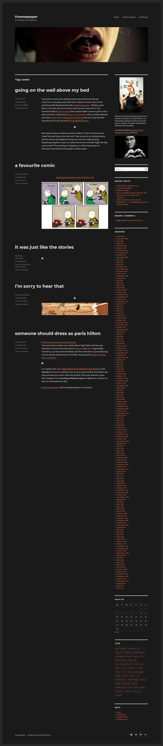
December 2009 (122, 406)
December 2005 (122, 518)
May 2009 (120, 423)
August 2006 (121, 500)
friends (123, 660)
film (142, 656)
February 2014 (122, 290)
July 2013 (120, 306)
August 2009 (121, 416)
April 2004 (120, 565)
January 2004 (122, 572)
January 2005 (121, 544)
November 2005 (122, 520)
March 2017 (121, 236)
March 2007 (121, 483)
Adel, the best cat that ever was (128, 186)
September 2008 (123, 441)
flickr (135, 132)
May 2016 (120, 241)
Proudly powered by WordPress (39, 735)
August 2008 (121, 444)
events (129, 656)
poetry (118, 676)
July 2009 (120, 418)
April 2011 (120, 369)
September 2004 (123, 553)
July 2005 (120, 530)
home (116, 17)
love (141, 664)
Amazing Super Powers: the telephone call (75, 177)
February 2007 (122, 486)
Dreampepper (26, 17)
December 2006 (122, 490)
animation (132, 648)
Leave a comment (21, 108)
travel (136, 687)
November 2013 (122, 297)
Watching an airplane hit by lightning (58, 342)
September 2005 (123, 525)
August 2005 (121, 527)
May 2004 (120, 562)
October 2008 (121, 439)
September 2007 (123, 469)
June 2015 (120, 262)
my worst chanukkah (124, 188)
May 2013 (120, 311)
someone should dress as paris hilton (58, 333)
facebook (134, 130)
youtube (119, 695)
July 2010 (120, 390)
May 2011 (120, 367)
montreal (131, 668)
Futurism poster (83, 105)
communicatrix (129, 17)
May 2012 (120, 339)
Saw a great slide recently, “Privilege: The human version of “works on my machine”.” (132, 195)
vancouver (24, 348)
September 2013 (122, 302)
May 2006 (120, 506)
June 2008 (120, 448)
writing (134, 691)
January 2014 (121, 292)
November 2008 (122, 437)
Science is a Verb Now (76, 114)
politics (125, 676)
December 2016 (122, 239)
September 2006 (123, 497)
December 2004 (122, 546)
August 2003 (121, 583)
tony (130, 687)
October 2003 (121, 579)
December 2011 (122, 350)
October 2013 (121, 299)
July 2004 (120, 558)
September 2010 (122, 385)
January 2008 (121, 460)
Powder (71, 121)
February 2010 (122, 402)
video (89, 348)
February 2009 (122, 430)
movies (139, 668)
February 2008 (122, 458)
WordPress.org (122, 719)
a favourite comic (35, 165)
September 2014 (122, 276)
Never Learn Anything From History (67, 118)
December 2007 (122, 462)
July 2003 (120, 586)
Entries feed (121, 715)
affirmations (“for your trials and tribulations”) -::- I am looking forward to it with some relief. (132, 202)
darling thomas (139, 652)
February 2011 (122, 374)
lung (117, 668)
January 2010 (121, 404)
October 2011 (121, 355)
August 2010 (121, 388)
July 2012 (120, 334)
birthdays (128, 652)
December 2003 (122, 574)
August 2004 (121, 555)
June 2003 (120, 588)
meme (123, 668)
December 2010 (122, 378)
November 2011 (122, 353)
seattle (25, 105)
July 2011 (120, 362)
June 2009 (120, 420)
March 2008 (121, 455)
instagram (119, 132)
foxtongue (19, 256)
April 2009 (120, 425)
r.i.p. (137, 676)
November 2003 (122, 576)
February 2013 (122, 318)
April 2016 (120, 243)
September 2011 (122, 357)
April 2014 (120, 285)
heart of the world (122, 664)
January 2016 (121, 248)
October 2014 (121, 274)
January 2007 (121, 488)
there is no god (121, 687)
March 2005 (121, 539)
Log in (119, 712)
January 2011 (121, 376)
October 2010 (121, 383)
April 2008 (120, 453)
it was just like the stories (44, 247)
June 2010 (120, 392)
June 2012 (120, 337)
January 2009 (121, 432)
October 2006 (121, 495)
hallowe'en (132, 660)
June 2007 (120, 476)
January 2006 (121, 516)
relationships (133, 679)
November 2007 (122, 465)
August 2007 (121, 472)
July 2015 (120, 260)
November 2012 (122, 325)
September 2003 (123, 581)
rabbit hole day (121, 679)
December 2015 (122, 250)
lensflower (143, 17)
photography (138, 672)
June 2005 (120, 532)
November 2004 (122, 548)
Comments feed (123, 717)
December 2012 (122, 323)
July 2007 (120, 474)
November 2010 (122, 381)
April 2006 (120, 509)
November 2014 (122, 271)
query (132, 676)
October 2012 (121, 327)
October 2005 (121, 523)
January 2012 (121, 348)
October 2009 (121, 411)
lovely (25, 301)
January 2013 (121, 320)
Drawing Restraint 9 (51, 387)
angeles (123, 648)
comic (20, 105)
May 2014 (120, 283)
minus (22, 264)
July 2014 (120, 281)
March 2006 (121, 511)
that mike (126, 683)
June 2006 (120, 504)
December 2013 (122, 295)
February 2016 (122, 246)
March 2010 (121, 399)
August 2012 (121, 332)
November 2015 (122, 253)
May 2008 (120, 451)
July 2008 (120, 446)
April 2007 (120, 481)
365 (117, 648)
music (118, 672)
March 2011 (121, 371)
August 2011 (121, 360)
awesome (119, 652)
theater (134, 683)
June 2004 (120, 560)
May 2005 (120, 534)
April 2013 (120, 313)
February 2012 (122, 346)
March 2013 (121, 316)
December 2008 (122, 434)
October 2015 (121, 255)
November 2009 (122, 409)
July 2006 (120, 502)
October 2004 (122, 551)
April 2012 (120, 341)
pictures (78, 348)
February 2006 (122, 513)
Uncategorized (20, 102)
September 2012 (122, 330)
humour (23, 180)
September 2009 (123, 413)
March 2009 (121, 427)
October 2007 (121, 467)
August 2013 (121, 304)
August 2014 (121, 278)
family (136, 656)
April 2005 (120, 537)
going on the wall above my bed (52, 90)
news (124, 672)
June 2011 (120, 364)
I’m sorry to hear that (39, 286)
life (132, 664)
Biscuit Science (63, 111)
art (16, 105)
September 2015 (122, 257)
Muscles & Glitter (123, 190)
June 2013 (120, 309)
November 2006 (122, 493)
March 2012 (121, 344)
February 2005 (122, 541)
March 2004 (121, 567)
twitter (140, 130)
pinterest (126, 132)
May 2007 (120, 479)
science (142, 679)
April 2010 (120, 397)
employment (120, 656)
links (136, 664)
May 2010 (120, 395)
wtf (140, 691)
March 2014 (121, 288)
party (130, 672)
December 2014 (122, 269)
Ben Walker (83, 121)
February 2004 (122, 569)
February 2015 (122, 267)
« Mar (117, 632)
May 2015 (120, 264)
